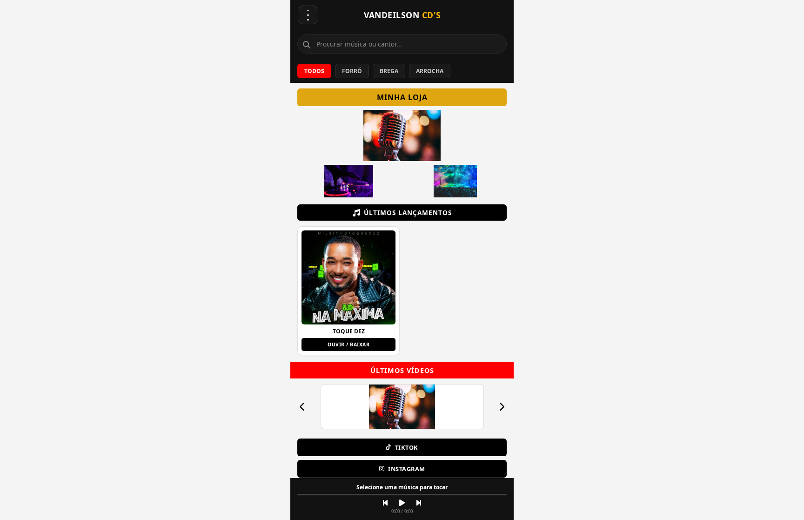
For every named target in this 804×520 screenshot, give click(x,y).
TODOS (314, 71)
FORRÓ (352, 71)
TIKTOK (406, 447)
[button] (348, 290)
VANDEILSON (402, 14)
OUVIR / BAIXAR (348, 344)
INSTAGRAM (406, 469)
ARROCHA (429, 71)
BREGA (389, 71)
